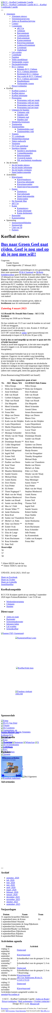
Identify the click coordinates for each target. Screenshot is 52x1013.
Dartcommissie (23, 38)
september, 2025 (13, 904)
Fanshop (15, 57)
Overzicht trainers (24, 158)
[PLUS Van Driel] (9, 723)
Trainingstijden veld (25, 131)
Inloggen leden (12, 624)
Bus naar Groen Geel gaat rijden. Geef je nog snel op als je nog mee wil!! (25, 249)
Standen (9, 606)
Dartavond (21, 950)
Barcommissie (23, 33)
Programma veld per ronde (28, 100)
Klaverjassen (17, 177)
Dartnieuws (22, 191)
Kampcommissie (24, 40)
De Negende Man (19, 201)
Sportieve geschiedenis (26, 151)
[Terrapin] (5, 754)
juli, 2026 (10, 880)
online (24, 333)
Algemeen (10, 14)
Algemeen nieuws (19, 16)
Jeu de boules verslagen (22, 170)
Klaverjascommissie (25, 43)
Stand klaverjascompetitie (28, 187)
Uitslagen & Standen (20, 110)
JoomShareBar (7, 584)
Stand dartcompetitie (25, 196)
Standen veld (22, 115)
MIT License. (10, 1011)
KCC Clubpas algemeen (27, 71)
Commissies (17, 26)
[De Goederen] (8, 728)
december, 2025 (13, 897)
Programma (16, 98)
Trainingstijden (18, 127)
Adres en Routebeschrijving (23, 21)
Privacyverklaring (19, 86)
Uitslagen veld (23, 112)
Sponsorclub (17, 225)
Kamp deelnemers (24, 213)
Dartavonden (22, 199)
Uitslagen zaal (23, 117)
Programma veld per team (28, 103)
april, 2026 (10, 887)
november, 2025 (13, 899)
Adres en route (12, 617)
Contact (15, 23)
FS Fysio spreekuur (20, 146)
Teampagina (17, 124)
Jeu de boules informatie (22, 167)
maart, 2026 (11, 890)
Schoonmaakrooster (14, 621)
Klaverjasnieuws (24, 179)
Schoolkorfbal (12, 629)
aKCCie (20, 28)
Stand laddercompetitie (21, 172)
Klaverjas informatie (25, 182)
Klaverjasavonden (24, 184)
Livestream (21, 47)
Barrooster (16, 215)
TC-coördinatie (18, 136)
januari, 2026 (11, 894)
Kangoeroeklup (18, 218)
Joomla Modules (8, 732)
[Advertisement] (11, 826)
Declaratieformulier (20, 64)
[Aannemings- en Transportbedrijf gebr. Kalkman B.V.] (12, 735)
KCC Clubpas (18, 67)
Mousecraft (34, 1004)
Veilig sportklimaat (19, 59)
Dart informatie (23, 194)
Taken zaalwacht (19, 141)
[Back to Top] (2, 868)
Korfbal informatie (19, 95)
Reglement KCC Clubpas (28, 74)
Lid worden (17, 52)
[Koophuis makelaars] (10, 778)
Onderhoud (22, 50)
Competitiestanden (25, 153)
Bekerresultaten (23, 155)
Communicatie (23, 35)
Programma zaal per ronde (28, 105)
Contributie (16, 55)
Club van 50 (17, 227)
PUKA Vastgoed (26, 272)
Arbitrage (21, 31)
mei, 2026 (10, 885)
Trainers (15, 134)
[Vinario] (5, 725)
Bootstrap (4, 1008)
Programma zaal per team (27, 107)
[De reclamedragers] (10, 744)
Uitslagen (10, 604)
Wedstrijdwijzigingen (21, 122)
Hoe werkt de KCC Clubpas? (29, 76)
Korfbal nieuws (18, 93)
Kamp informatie (24, 211)
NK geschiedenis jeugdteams (29, 160)
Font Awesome (21, 1011)
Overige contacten (41, 1001)
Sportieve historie (19, 148)
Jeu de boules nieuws (21, 165)
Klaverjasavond (23, 955)
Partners (15, 230)
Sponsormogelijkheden (21, 223)
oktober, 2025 (12, 902)
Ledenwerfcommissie (26, 45)
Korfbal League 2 (19, 91)
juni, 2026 (10, 882)
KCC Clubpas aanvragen (27, 79)
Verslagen (16, 143)
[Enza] (4, 740)
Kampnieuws (22, 208)
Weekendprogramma (15, 601)
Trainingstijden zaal (25, 129)
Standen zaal (22, 119)
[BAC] (4, 749)
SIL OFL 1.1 (45, 1011)
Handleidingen (23, 81)
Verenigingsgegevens (21, 19)
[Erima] (4, 720)
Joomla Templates (23, 732)
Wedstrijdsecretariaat (20, 139)
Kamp (14, 206)
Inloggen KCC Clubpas (27, 69)
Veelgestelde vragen (20, 62)
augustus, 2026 (12, 878)
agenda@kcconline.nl (10, 994)
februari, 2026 (12, 892)
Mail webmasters (25, 1001)
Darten (14, 189)
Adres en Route (42, 999)
